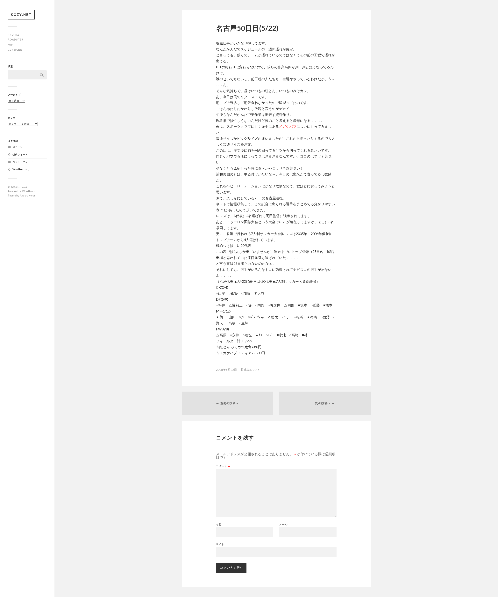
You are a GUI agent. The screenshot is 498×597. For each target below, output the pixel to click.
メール (283, 524)
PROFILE (13, 34)
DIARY (254, 369)
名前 (218, 524)
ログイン (17, 146)
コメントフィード (22, 162)
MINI (11, 44)
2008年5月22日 (226, 369)
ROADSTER (15, 39)
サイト (220, 544)
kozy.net (21, 14)
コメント (223, 466)
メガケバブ (287, 126)
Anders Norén (28, 195)
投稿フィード (20, 154)
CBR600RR (15, 49)
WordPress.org (20, 169)
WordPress (28, 191)
